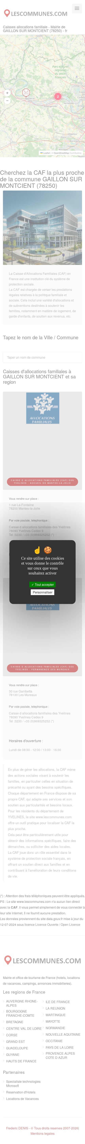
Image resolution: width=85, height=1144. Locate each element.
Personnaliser (42, 592)
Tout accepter (44, 584)
